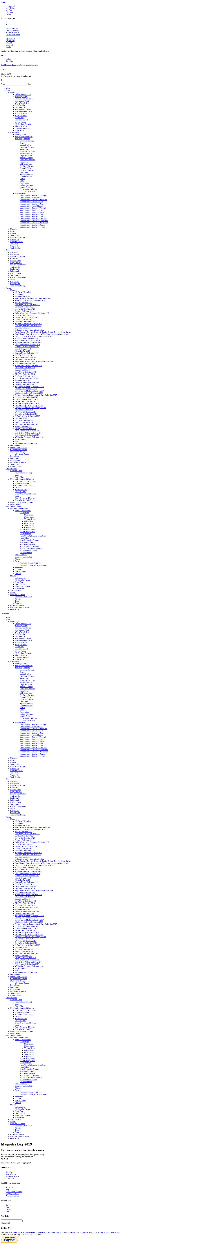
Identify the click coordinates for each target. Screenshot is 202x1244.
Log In (8, 14)
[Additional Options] (9, 1242)
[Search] (30, 84)
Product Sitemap (12, 28)
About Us (9, 1187)
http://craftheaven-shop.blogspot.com (106, 1232)
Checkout (9, 12)
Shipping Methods (12, 1194)
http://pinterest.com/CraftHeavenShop (78, 1232)
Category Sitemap (12, 30)
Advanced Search (12, 33)
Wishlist (8, 1209)
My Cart (9, 10)
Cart (7, 1207)
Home (3, 2)
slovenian (9, 61)
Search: (3, 84)
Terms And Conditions (14, 1192)
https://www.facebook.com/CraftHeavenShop (18, 1232)
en (2, 55)
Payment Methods (12, 1196)
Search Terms (11, 1174)
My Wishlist (10, 8)
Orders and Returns (13, 35)
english (8, 59)
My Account (10, 6)
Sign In (8, 1205)
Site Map (9, 1172)
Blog (7, 1190)
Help (7, 1211)
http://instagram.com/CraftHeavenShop (49, 1232)
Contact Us (10, 1178)
